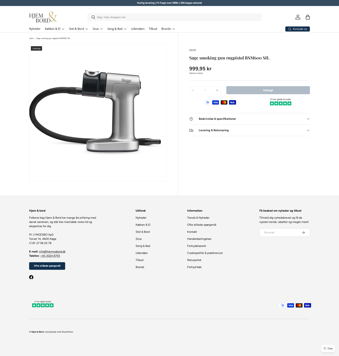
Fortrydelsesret (196, 246)
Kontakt (192, 231)
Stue (96, 29)
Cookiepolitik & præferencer (205, 253)
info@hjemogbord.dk (52, 251)
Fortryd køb (194, 267)
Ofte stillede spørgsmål (47, 265)
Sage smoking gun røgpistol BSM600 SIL (53, 38)
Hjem (31, 38)
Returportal (194, 260)
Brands (166, 29)
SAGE (192, 50)
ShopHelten (67, 332)
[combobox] (174, 17)
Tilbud (153, 29)
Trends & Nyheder (198, 217)
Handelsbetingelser (199, 239)
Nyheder (35, 29)
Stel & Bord (76, 29)
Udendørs (138, 29)
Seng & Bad (115, 29)
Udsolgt (268, 90)
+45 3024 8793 (50, 255)
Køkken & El (52, 29)
